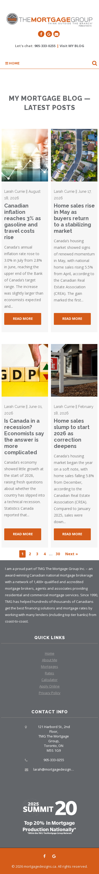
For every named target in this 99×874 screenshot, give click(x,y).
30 (58, 553)
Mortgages (49, 666)
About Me (49, 660)
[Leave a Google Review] (49, 34)
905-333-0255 (44, 45)
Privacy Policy (49, 692)
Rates (49, 673)
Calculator (49, 679)
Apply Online (49, 686)
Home (14, 63)
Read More (23, 318)
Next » (71, 553)
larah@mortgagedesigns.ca (55, 769)
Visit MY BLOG (72, 45)
